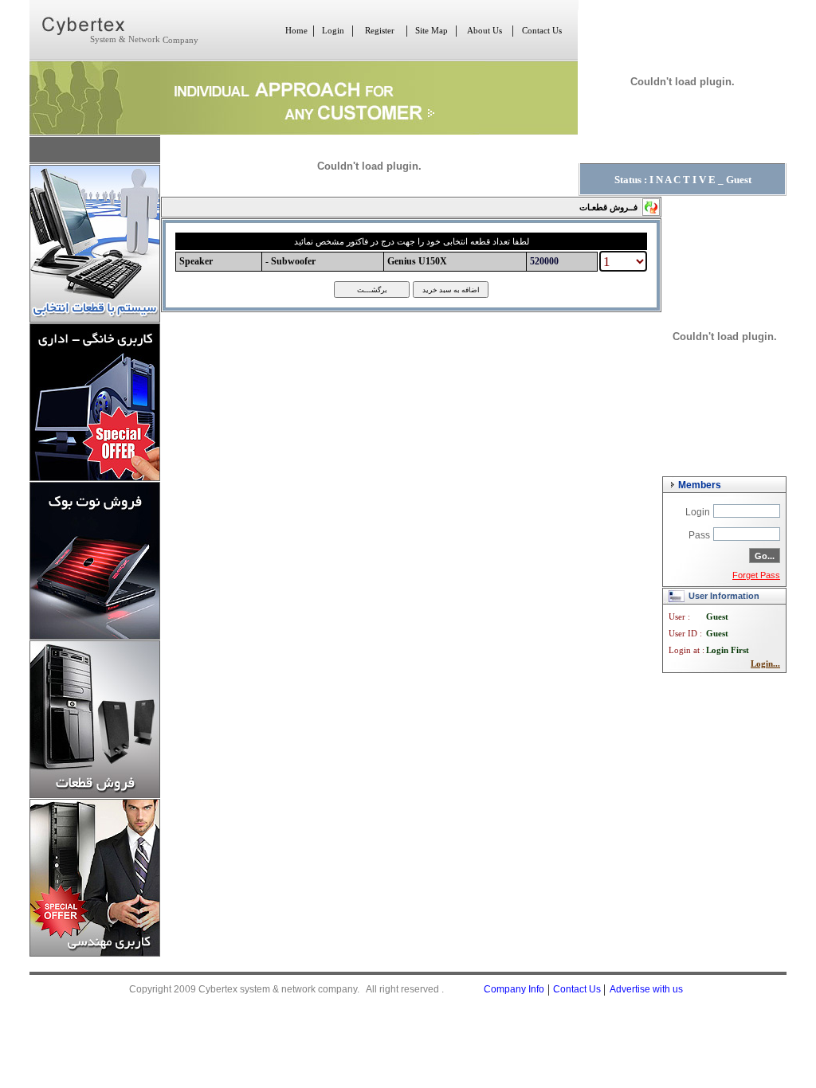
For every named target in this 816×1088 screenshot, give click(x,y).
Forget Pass (756, 575)
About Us (484, 30)
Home (296, 30)
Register (379, 30)
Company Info (514, 989)
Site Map (431, 30)
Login (333, 30)
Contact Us (542, 30)
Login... (765, 663)
